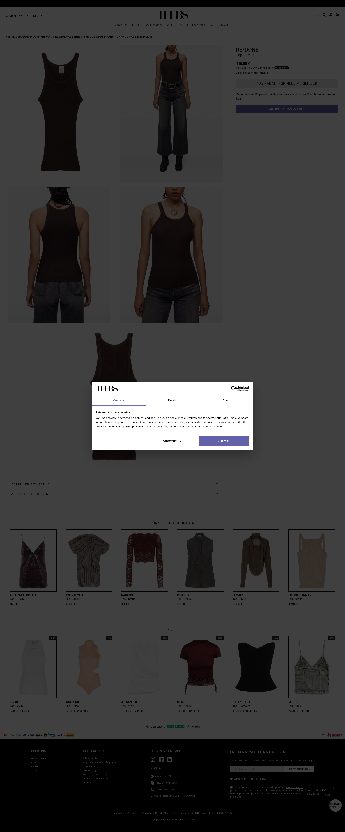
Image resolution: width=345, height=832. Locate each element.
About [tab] (226, 400)
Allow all (223, 440)
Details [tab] (172, 400)
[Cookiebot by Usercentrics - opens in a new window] (233, 388)
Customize (170, 440)
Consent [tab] (118, 400)
